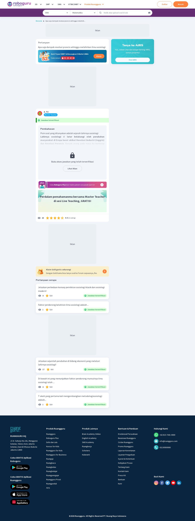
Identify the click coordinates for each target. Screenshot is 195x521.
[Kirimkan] (100, 13)
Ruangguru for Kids (54, 450)
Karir (120, 483)
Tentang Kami (123, 467)
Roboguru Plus (52, 438)
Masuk (181, 4)
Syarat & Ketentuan (126, 459)
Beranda (39, 21)
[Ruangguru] (15, 430)
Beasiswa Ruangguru (127, 438)
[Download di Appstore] (25, 494)
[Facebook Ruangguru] (162, 482)
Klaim (98, 56)
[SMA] (64, 4)
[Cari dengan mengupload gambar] (149, 13)
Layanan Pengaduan (126, 454)
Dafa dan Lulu (51, 442)
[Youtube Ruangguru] (173, 482)
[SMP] (52, 4)
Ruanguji (49, 459)
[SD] (41, 4)
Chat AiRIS (133, 60)
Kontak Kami (123, 471)
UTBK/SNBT (73, 4)
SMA (59, 4)
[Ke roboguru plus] (72, 185)
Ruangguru (50, 434)
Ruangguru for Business (56, 454)
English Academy (89, 438)
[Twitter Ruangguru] (167, 482)
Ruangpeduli (51, 483)
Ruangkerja (87, 446)
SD (36, 4)
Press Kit (122, 475)
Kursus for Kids (52, 446)
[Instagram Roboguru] (156, 482)
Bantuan (121, 479)
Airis (48, 487)
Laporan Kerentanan (126, 450)
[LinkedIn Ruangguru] (179, 482)
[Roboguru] (20, 4)
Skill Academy (88, 442)
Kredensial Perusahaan (128, 434)
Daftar (164, 4)
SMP (48, 4)
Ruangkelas (51, 467)
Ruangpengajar (52, 475)
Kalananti (86, 454)
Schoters (86, 450)
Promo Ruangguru (125, 446)
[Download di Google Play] (25, 468)
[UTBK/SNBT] (80, 4)
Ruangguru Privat (53, 479)
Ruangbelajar (51, 471)
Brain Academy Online (91, 434)
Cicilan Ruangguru (125, 442)
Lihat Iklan (72, 168)
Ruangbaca (51, 463)
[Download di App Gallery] (25, 502)
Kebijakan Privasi (125, 463)
